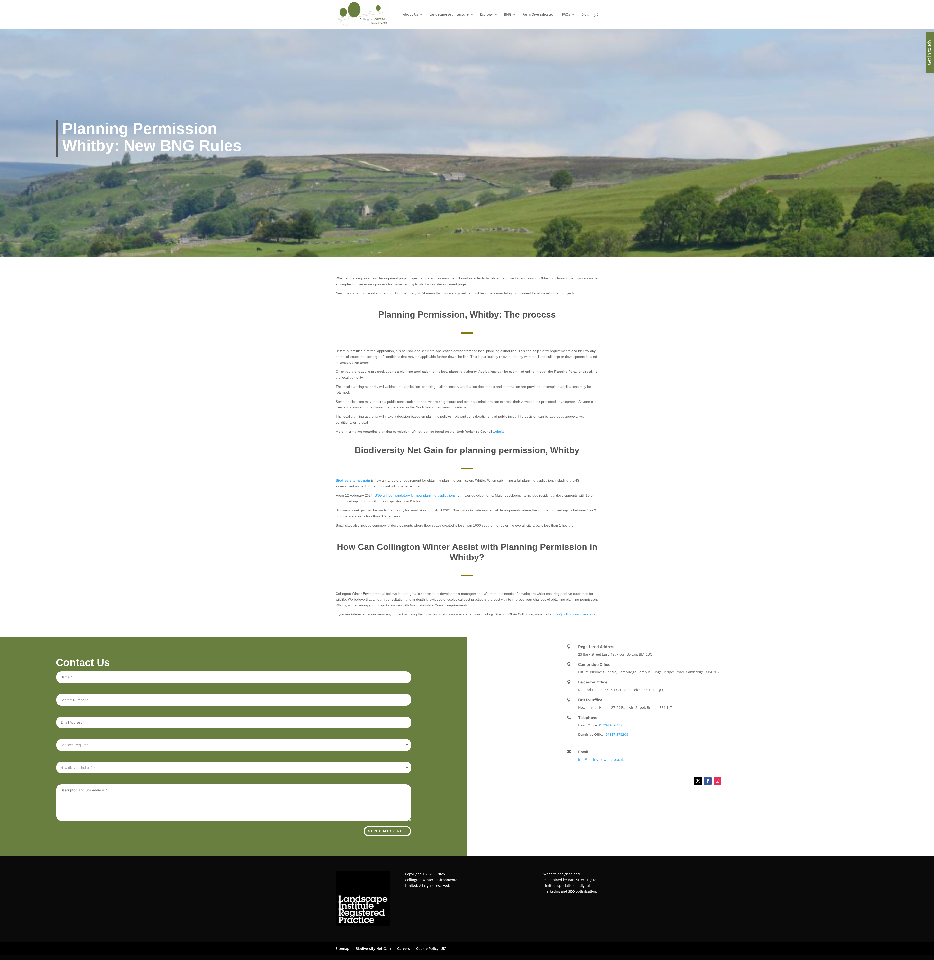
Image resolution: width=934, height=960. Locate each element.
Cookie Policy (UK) (431, 948)
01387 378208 (617, 734)
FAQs (566, 15)
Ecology (486, 15)
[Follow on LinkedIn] (686, 781)
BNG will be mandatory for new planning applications (415, 495)
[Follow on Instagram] (717, 781)
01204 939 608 (610, 725)
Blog (585, 15)
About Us (410, 15)
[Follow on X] (698, 781)
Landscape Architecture (449, 15)
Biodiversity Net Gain (373, 948)
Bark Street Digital (582, 879)
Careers (403, 948)
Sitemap (342, 948)
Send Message (387, 831)
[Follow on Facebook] (708, 781)
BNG (507, 15)
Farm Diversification (539, 15)
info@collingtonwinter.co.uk (574, 614)
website (498, 431)
